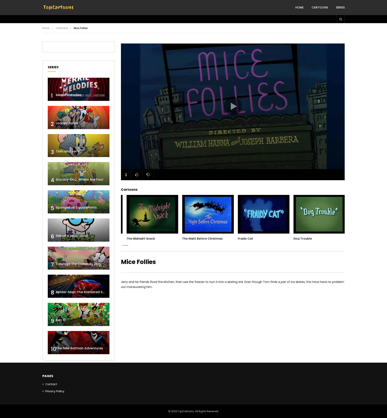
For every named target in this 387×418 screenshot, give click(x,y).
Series (340, 7)
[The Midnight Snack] (152, 214)
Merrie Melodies (68, 95)
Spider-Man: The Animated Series (83, 292)
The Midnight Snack (141, 239)
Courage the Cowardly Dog (78, 264)
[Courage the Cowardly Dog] (78, 258)
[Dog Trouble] (319, 214)
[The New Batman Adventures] (78, 342)
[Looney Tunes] (78, 117)
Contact (51, 384)
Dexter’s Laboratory (72, 235)
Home (299, 7)
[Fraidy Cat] (263, 214)
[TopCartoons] (58, 8)
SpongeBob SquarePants (76, 207)
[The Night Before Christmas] (208, 214)
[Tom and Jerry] (78, 145)
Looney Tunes (67, 123)
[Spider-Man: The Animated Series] (78, 286)
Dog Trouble (302, 239)
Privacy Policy (54, 391)
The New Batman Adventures (79, 348)
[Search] (341, 19)
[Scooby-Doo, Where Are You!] (78, 173)
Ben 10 (61, 320)
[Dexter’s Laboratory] (78, 230)
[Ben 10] (78, 314)
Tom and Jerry (68, 151)
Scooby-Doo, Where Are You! (79, 179)
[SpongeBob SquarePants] (78, 201)
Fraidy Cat (245, 239)
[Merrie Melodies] (78, 89)
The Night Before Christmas (202, 239)
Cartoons (320, 7)
